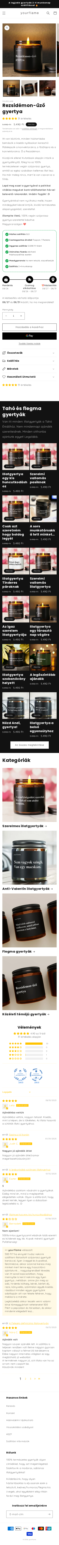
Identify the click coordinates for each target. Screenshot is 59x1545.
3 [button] (30, 1378)
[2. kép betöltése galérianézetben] (29, 88)
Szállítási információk (17, 1441)
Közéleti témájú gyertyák (24, 1014)
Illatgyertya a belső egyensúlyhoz (42, 727)
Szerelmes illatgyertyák (23, 826)
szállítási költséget (29, 129)
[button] (3, 13)
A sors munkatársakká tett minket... (42, 530)
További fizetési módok (29, 343)
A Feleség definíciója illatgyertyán (29, 1323)
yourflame (32, 1539)
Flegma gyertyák (17, 951)
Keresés (10, 1406)
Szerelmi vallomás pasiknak (38, 478)
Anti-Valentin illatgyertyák (26, 889)
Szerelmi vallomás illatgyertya (40, 582)
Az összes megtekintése (29, 744)
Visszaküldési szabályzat (19, 1427)
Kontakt (10, 1413)
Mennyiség (7, 309)
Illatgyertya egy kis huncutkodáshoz (14, 480)
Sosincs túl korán (19, 1134)
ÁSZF (9, 1434)
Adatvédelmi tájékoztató (19, 1420)
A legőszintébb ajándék (43, 677)
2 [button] (25, 1378)
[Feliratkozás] (49, 1514)
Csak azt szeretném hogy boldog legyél (13, 532)
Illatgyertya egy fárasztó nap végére (41, 631)
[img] (9, 1100)
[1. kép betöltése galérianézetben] (11, 88)
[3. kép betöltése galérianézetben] (47, 88)
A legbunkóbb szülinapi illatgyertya (29, 1169)
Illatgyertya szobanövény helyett (14, 679)
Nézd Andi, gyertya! (11, 725)
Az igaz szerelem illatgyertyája (14, 631)
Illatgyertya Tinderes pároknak (12, 582)
